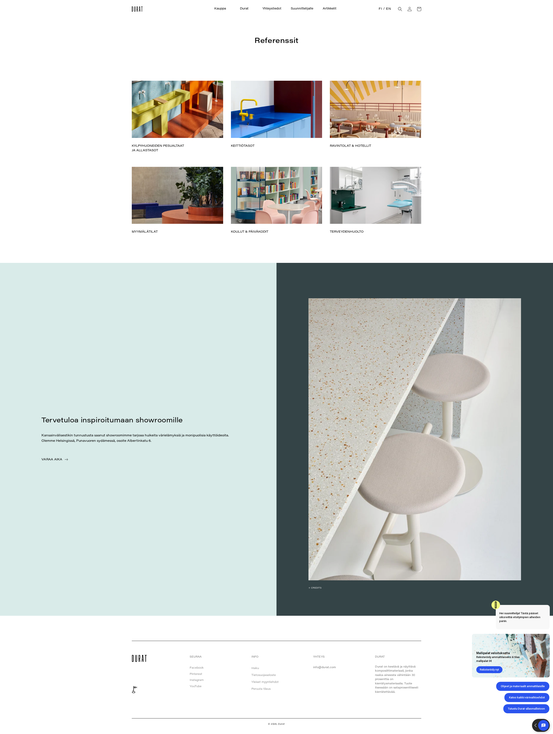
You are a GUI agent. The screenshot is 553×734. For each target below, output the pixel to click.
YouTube (196, 686)
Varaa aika (51, 459)
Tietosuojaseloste (263, 675)
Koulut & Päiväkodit (249, 232)
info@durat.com (324, 667)
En (388, 9)
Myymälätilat (145, 232)
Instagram (197, 680)
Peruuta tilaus (261, 689)
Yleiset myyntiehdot (265, 682)
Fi (380, 9)
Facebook (197, 667)
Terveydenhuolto (347, 232)
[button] (222, 9)
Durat (281, 724)
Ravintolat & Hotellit (350, 146)
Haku (255, 668)
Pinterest (196, 674)
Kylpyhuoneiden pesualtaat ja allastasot (158, 148)
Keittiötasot (242, 146)
